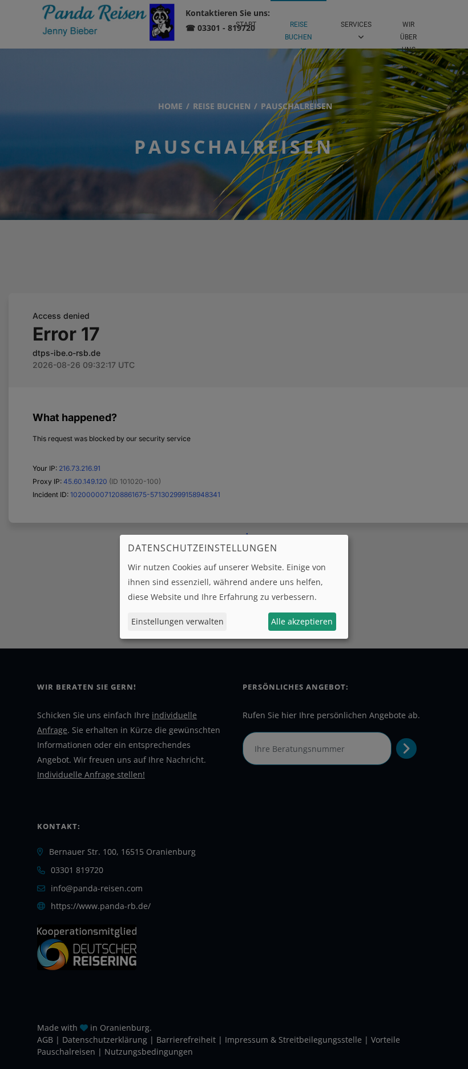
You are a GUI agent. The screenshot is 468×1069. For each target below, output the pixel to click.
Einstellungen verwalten (177, 621)
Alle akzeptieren (302, 621)
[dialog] (234, 587)
